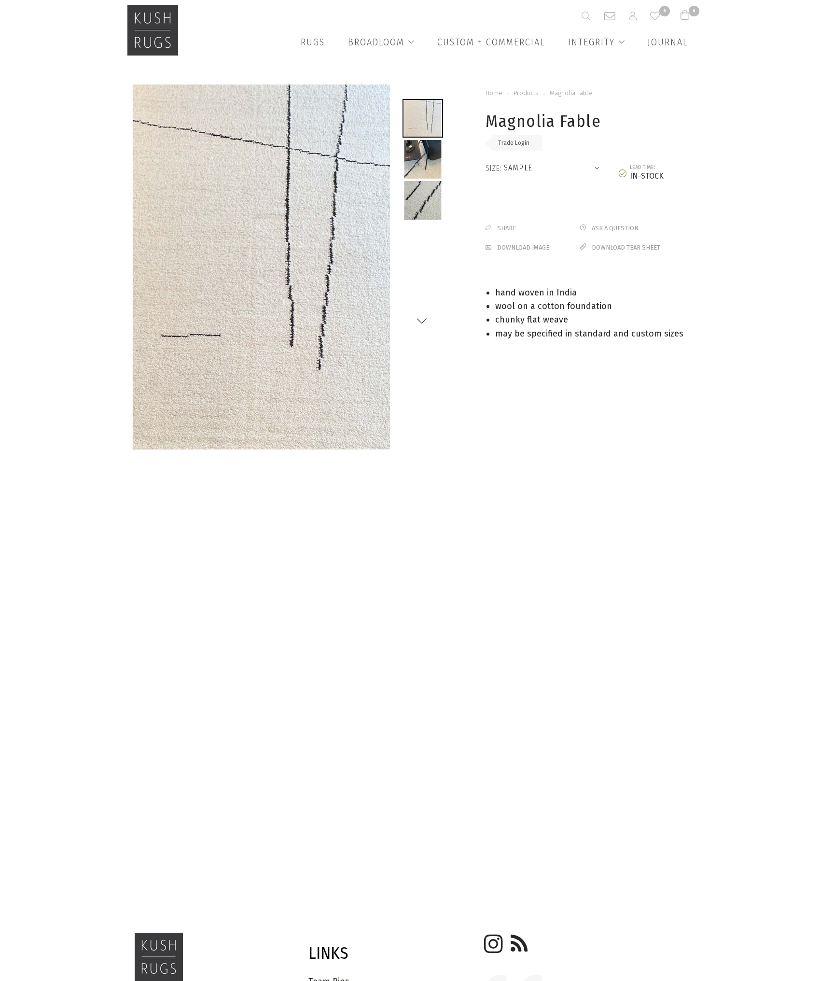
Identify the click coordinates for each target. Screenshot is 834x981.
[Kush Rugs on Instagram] (492, 940)
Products (526, 93)
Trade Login (513, 143)
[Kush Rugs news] (518, 940)
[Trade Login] (639, 16)
